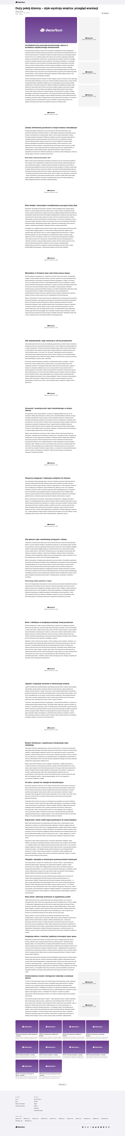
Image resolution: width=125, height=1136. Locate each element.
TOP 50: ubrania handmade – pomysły (48, 1054)
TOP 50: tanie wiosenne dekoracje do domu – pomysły (50, 1074)
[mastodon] (98, 1127)
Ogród (35, 1103)
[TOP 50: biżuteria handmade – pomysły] (26, 1047)
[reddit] (95, 1127)
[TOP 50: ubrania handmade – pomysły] (50, 1047)
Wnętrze (21, 14)
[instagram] (85, 1127)
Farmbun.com (35, 1118)
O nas (16, 1099)
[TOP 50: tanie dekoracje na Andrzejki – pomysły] (97, 1026)
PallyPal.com (96, 1118)
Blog (16, 14)
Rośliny (35, 1106)
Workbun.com (44, 1118)
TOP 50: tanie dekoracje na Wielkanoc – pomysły (72, 1035)
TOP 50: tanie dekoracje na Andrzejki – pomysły (95, 1035)
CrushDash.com (104, 1118)
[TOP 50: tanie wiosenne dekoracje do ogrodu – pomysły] (26, 1066)
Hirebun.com (78, 1118)
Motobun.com (27, 1118)
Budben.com (18, 1118)
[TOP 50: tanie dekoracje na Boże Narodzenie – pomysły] (26, 1026)
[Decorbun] (20, 1127)
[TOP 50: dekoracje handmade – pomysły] (73, 1047)
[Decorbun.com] (20, 2)
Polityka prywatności (20, 1106)
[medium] (109, 1127)
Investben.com (87, 1118)
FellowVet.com (28, 1120)
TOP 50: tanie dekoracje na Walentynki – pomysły (49, 1035)
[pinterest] (103, 1127)
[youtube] (93, 1127)
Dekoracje (36, 1108)
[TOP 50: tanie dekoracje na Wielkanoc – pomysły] (73, 1026)
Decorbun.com (53, 1118)
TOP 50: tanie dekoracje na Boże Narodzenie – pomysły (26, 1035)
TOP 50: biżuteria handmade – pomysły (25, 1054)
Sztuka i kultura (37, 1099)
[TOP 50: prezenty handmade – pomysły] (97, 1047)
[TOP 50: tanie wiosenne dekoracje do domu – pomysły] (50, 1066)
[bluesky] (101, 1127)
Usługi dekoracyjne (38, 1110)
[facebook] (82, 1127)
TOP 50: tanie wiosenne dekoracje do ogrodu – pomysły (24, 1074)
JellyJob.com (62, 1118)
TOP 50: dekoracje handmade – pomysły (72, 1054)
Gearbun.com (70, 1118)
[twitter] (90, 1127)
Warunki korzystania (20, 1103)
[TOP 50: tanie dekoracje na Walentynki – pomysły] (50, 1026)
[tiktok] (88, 1127)
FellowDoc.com (18, 1120)
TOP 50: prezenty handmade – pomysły (95, 1054)
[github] (106, 1127)
